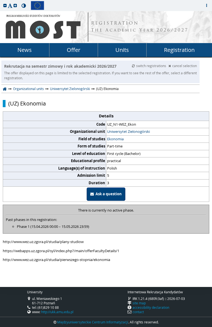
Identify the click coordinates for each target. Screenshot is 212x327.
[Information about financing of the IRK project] (37, 5)
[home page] (5, 88)
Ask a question (108, 193)
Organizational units (28, 88)
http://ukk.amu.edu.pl (57, 312)
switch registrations (151, 66)
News (24, 50)
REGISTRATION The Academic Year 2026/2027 (140, 27)
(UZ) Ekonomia (27, 103)
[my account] (206, 5)
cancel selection (184, 66)
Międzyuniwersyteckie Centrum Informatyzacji (92, 322)
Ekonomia (115, 138)
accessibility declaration (150, 307)
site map (139, 303)
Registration (179, 50)
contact (138, 312)
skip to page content (1, 1)
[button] (5, 5)
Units (122, 50)
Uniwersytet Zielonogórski (70, 88)
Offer (73, 50)
